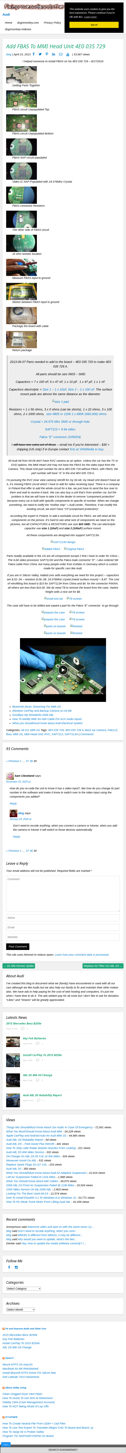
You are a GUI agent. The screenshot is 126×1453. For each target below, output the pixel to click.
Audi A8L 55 (13, 1168)
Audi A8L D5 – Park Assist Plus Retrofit (30, 1143)
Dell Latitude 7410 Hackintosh (20, 1376)
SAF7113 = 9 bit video (60, 429)
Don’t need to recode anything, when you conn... (47, 1231)
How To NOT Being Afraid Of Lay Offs (25, 1406)
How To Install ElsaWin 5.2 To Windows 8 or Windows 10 (41, 1197)
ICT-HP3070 (11, 1417)
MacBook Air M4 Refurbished (20, 1368)
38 (31, 761)
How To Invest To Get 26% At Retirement (27, 1398)
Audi (6, 14)
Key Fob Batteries (34, 1038)
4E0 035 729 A (74, 730)
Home (8, 22)
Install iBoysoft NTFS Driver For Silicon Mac (29, 1372)
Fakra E (112, 730)
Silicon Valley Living (15, 1387)
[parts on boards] (76, 626)
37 (27, 761)
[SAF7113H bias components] (63, 542)
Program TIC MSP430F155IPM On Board (27, 1436)
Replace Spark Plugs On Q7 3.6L (26, 1164)
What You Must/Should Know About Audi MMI (34, 1131)
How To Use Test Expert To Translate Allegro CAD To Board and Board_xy (47, 1427)
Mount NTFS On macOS (17, 1364)
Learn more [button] (90, 17)
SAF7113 (57, 734)
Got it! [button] (94, 25)
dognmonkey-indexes (18, 29)
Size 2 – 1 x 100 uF (81, 389)
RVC (47, 734)
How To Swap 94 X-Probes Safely (23, 1431)
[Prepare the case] (53, 612)
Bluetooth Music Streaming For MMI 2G (36, 706)
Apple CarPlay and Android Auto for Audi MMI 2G (36, 1135)
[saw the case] (77, 612)
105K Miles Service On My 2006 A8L (28, 1189)
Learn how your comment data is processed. (82, 954)
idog (8, 54)
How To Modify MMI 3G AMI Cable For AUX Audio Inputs (47, 719)
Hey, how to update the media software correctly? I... (54, 1243)
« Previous (12, 761)
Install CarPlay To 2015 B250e (42, 1055)
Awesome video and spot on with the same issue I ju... (60, 1226)
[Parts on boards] (55, 626)
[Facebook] (9, 1267)
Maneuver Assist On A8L (21, 1160)
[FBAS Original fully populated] (74, 549)
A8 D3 (25, 730)
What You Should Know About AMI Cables (32, 1181)
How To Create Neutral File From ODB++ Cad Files (33, 1423)
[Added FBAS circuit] (51, 549)
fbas (8, 734)
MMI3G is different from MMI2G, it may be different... (50, 1235)
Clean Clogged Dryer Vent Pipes (22, 1394)
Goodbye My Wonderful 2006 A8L (33, 714)
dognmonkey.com (28, 22)
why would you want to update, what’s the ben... (47, 1239)
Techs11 (9, 1357)
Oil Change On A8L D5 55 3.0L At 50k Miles (33, 1156)
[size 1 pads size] (60, 401)
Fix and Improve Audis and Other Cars (25, 1328)
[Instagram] (16, 1267)
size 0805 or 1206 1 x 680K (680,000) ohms (76, 414)
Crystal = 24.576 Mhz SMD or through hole (60, 421)
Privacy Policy (52, 22)
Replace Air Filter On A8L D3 (103, 965)
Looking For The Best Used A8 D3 (27, 1193)
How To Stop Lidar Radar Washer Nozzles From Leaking (41, 1148)
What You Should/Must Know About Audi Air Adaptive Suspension (46, 1172)
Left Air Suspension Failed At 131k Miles (30, 1177)
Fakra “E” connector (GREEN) (60, 437)
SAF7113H (71, 734)
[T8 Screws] (74, 598)
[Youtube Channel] (67, 54)
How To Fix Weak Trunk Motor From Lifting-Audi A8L (38, 1201)
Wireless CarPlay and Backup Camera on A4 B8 (41, 710)
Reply (13, 803)
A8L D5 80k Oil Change (37, 1075)
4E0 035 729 (56, 730)
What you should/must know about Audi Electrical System (47, 723)
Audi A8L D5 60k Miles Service (25, 1152)
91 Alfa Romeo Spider (19, 965)
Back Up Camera (95, 730)
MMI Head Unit (33, 734)
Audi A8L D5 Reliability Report (42, 1095)
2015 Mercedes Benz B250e (23, 1023)
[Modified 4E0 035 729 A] (76, 633)
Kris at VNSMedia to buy (86, 449)
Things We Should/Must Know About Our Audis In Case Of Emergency (49, 1127)
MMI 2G (35, 730)
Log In (6, 1444)
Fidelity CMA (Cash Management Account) (28, 1402)
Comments (87, 734)
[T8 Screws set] (53, 598)
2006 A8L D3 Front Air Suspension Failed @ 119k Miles (40, 1185)
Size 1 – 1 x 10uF (54, 389)
